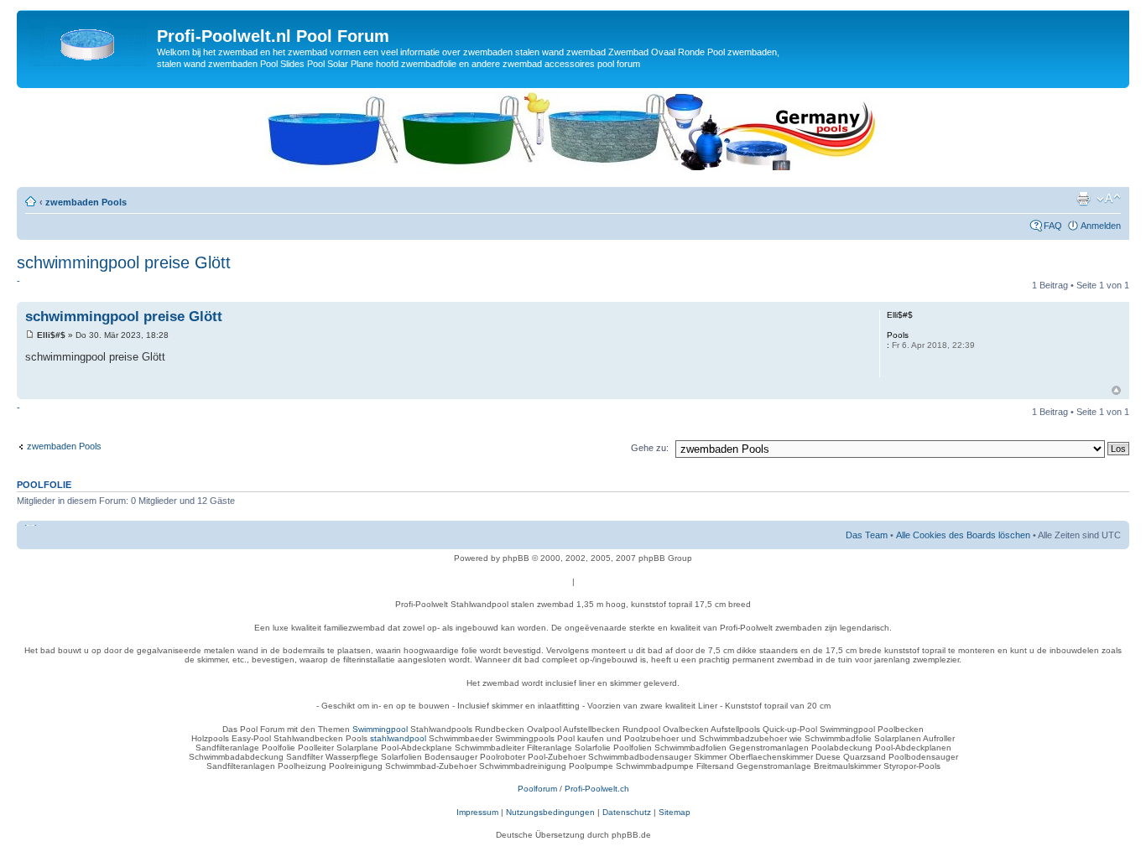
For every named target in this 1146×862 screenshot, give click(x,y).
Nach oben (1116, 390)
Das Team (867, 535)
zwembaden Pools (86, 202)
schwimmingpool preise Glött (124, 262)
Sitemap (674, 812)
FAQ (1053, 226)
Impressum (477, 812)
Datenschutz (626, 812)
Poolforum (537, 788)
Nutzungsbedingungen (550, 812)
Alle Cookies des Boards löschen (963, 535)
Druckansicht (1083, 198)
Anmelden (1101, 226)
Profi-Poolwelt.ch (597, 788)
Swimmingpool (380, 729)
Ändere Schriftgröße (1109, 198)
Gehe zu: (650, 448)
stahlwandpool (398, 738)
